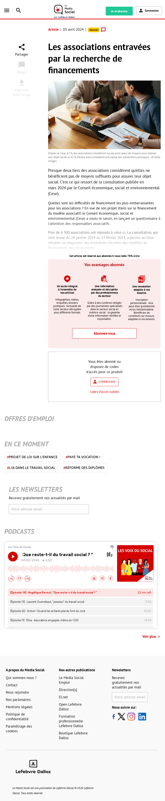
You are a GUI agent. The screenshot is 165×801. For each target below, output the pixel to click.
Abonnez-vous (104, 333)
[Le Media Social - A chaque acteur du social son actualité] (69, 12)
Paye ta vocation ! (83, 457)
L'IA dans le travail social (31, 468)
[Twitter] (122, 716)
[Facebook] (114, 716)
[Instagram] (131, 716)
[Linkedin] (140, 716)
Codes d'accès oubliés (104, 392)
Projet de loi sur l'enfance (32, 457)
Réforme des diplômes (83, 468)
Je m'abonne (119, 11)
